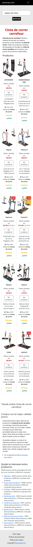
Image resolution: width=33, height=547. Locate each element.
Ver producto (9, 93)
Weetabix (7, 476)
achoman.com (8, 2)
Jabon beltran (8, 523)
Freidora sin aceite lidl (11, 503)
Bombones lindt (9, 496)
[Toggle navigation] (28, 2)
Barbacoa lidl (8, 509)
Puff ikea (7, 489)
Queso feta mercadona (12, 483)
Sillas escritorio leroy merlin (13, 516)
